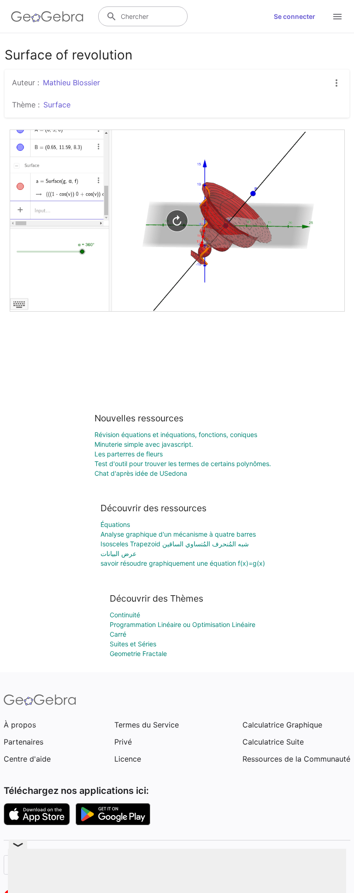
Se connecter (294, 16)
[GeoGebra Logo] (47, 16)
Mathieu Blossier (71, 82)
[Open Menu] (337, 16)
